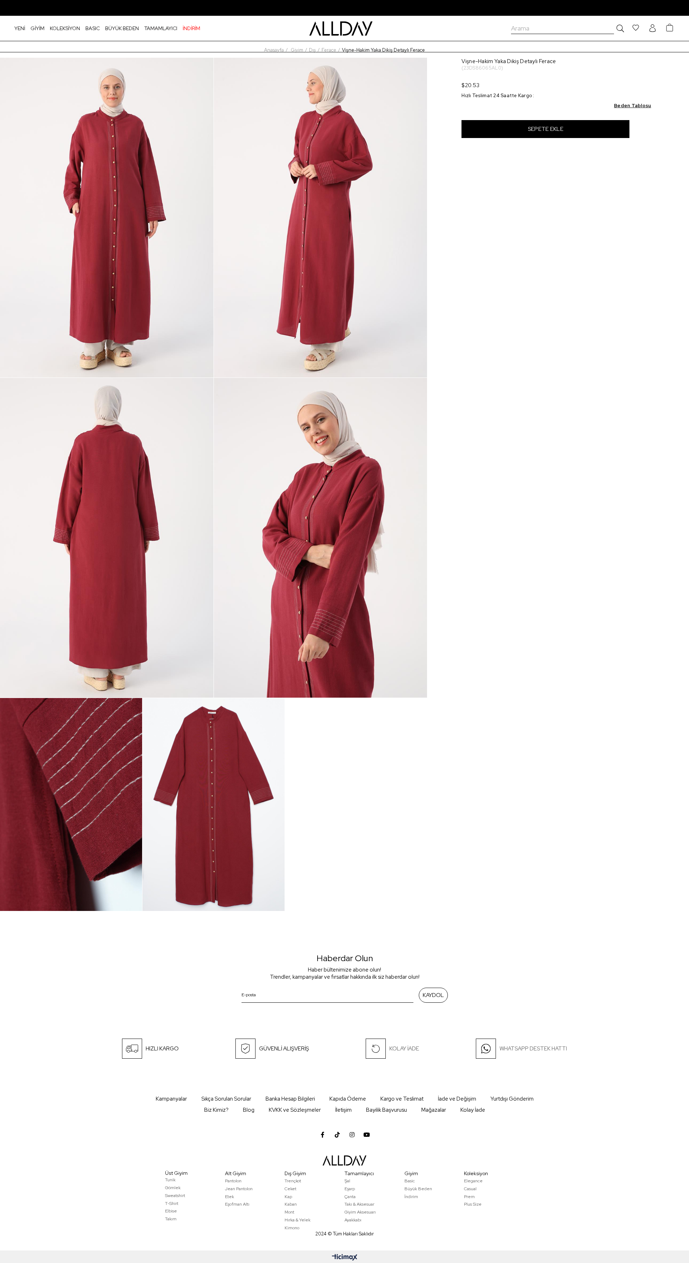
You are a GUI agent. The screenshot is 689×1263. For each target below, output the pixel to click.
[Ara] (619, 28)
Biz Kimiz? (216, 1110)
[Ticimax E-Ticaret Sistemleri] (344, 1258)
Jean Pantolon (239, 1189)
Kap (288, 1197)
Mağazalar (433, 1110)
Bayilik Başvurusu (386, 1110)
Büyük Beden (418, 1189)
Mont (289, 1212)
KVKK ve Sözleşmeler (295, 1110)
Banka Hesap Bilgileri (290, 1098)
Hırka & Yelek (297, 1220)
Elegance (473, 1181)
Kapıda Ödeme (347, 1098)
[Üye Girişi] (652, 28)
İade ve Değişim (457, 1098)
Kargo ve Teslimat (401, 1098)
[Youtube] (366, 1134)
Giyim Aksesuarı (360, 1212)
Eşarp (349, 1189)
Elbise (171, 1211)
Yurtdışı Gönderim (512, 1098)
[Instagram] (352, 1134)
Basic (409, 1181)
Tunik (170, 1180)
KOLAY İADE (404, 1048)
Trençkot (293, 1181)
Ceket (290, 1189)
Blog (248, 1110)
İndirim (411, 1197)
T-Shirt (171, 1203)
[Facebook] (322, 1134)
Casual (470, 1189)
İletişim (343, 1110)
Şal (347, 1181)
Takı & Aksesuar (359, 1204)
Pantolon (233, 1181)
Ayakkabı (352, 1220)
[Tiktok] (337, 1134)
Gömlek (173, 1188)
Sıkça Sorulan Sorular (226, 1098)
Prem (469, 1197)
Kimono (292, 1228)
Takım (171, 1219)
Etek (229, 1197)
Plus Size (473, 1204)
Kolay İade (472, 1110)
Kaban (291, 1204)
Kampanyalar (171, 1098)
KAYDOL (433, 995)
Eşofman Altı (237, 1204)
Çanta (350, 1197)
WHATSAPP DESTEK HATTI (533, 1048)
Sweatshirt (175, 1195)
